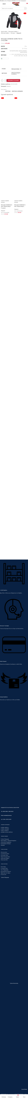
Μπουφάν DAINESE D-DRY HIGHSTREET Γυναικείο (6, 206)
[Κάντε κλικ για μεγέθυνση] (3, 26)
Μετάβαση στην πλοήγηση (6, 0)
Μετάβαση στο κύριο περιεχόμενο (19, 0)
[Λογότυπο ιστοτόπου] (16, 3)
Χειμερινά (3, 210)
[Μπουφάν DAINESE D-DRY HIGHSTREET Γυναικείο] (7, 148)
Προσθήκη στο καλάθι (13, 80)
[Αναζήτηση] (25, 8)
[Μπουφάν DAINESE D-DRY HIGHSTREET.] (20, 148)
